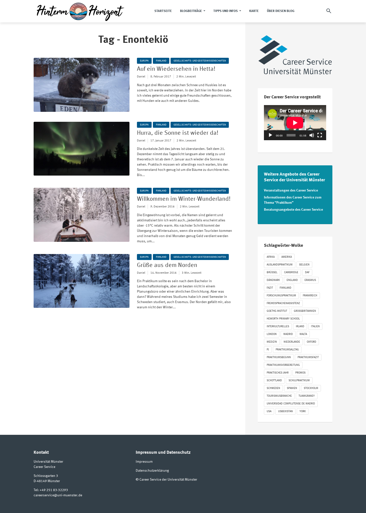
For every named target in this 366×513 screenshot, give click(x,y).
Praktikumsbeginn (279, 357)
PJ (268, 349)
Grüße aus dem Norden (167, 265)
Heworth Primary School (283, 319)
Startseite (163, 11)
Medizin (272, 342)
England (292, 280)
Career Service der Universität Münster (168, 479)
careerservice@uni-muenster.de (58, 495)
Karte (254, 11)
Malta (303, 334)
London (272, 334)
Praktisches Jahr (278, 373)
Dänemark (273, 280)
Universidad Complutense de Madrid (291, 403)
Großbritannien (305, 311)
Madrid (288, 334)
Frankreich (310, 295)
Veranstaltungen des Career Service (291, 190)
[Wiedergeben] (270, 135)
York (303, 411)
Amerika (286, 257)
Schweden (273, 388)
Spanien (292, 388)
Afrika (271, 257)
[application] (295, 122)
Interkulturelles (278, 326)
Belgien (304, 264)
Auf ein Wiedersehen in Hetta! (176, 69)
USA (269, 411)
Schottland (274, 380)
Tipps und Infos (225, 11)
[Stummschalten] (311, 135)
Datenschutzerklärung (152, 470)
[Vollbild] (319, 135)
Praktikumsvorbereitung (283, 365)
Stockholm (311, 388)
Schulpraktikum (299, 380)
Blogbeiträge (191, 11)
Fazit (270, 288)
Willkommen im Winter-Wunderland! (184, 199)
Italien (315, 326)
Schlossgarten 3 (46, 476)
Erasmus (310, 280)
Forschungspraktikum (281, 295)
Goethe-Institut (277, 311)
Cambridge (291, 272)
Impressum (144, 461)
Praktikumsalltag (287, 349)
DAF (307, 272)
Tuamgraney (307, 396)
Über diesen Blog (280, 11)
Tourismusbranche (279, 396)
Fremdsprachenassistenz (283, 303)
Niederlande (292, 342)
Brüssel (272, 272)
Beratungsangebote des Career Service (293, 209)
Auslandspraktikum (280, 264)
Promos (300, 373)
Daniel (141, 76)
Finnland (161, 61)
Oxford (311, 342)
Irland (300, 326)
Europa (144, 61)
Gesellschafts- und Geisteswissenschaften (200, 61)
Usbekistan (285, 411)
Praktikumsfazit (308, 357)
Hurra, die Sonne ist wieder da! (177, 133)
